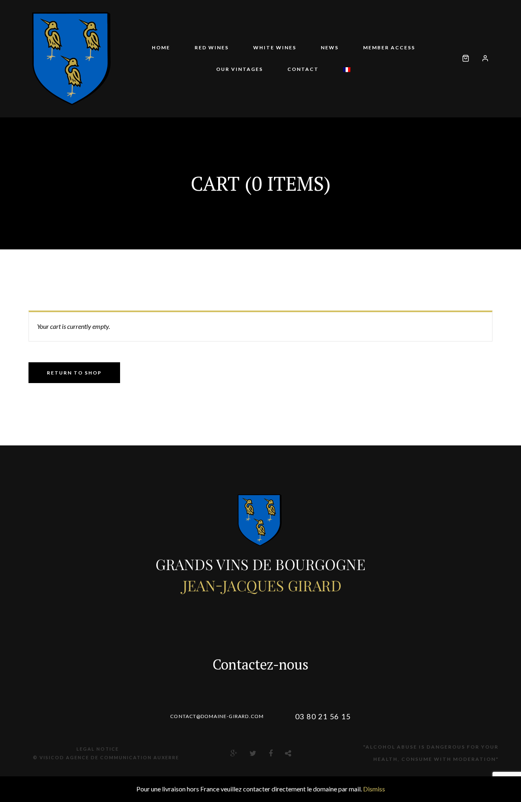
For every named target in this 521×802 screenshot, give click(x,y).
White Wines (274, 47)
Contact (303, 69)
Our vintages (239, 69)
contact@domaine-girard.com (217, 716)
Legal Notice (98, 748)
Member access (389, 47)
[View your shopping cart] (465, 58)
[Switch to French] (347, 69)
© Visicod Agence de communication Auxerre (106, 757)
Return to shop (74, 373)
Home (161, 47)
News (330, 47)
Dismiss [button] (374, 789)
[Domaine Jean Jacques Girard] (71, 58)
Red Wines (212, 47)
